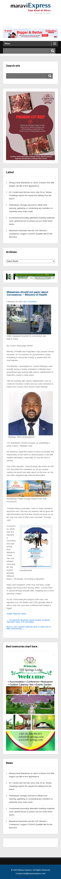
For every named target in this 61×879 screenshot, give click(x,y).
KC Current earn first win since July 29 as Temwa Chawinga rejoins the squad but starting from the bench (30, 195)
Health (9, 614)
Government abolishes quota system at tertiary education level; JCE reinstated (28, 621)
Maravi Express (25, 870)
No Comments (30, 301)
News (23, 614)
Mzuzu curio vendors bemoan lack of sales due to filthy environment (29, 628)
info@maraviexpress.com (34, 873)
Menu (7, 43)
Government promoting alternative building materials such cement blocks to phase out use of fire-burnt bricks (32, 221)
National (16, 614)
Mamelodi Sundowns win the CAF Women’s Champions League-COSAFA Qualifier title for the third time (30, 233)
